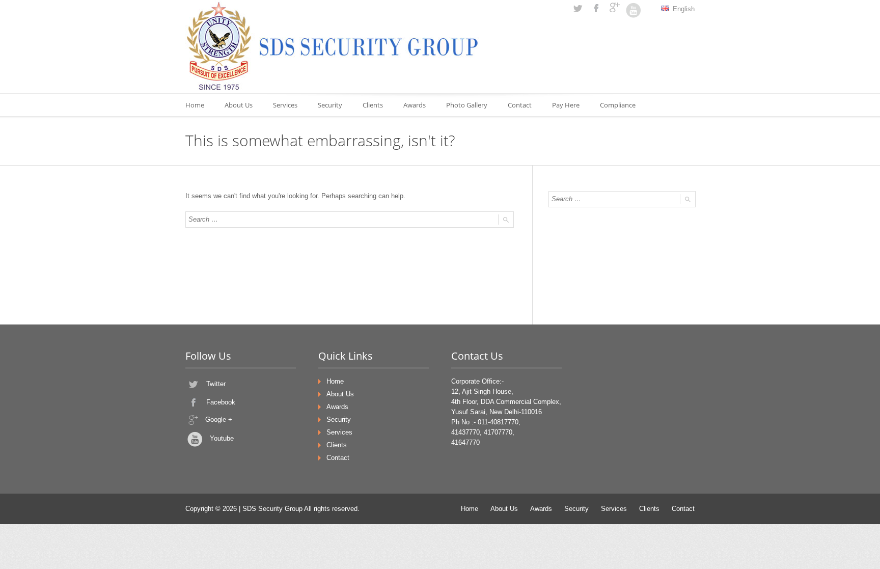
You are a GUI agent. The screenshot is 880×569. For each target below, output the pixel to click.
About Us (239, 105)
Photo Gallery (466, 105)
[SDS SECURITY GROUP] (333, 46)
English (683, 9)
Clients (373, 105)
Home (194, 105)
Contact (520, 105)
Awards (414, 105)
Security (330, 105)
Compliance (618, 105)
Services (285, 105)
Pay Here (566, 105)
